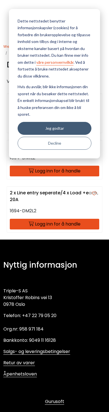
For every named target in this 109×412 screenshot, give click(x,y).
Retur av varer (19, 362)
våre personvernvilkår (55, 62)
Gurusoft (54, 401)
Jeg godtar (54, 128)
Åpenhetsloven (20, 374)
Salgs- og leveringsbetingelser (36, 351)
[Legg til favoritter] (94, 194)
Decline (54, 143)
